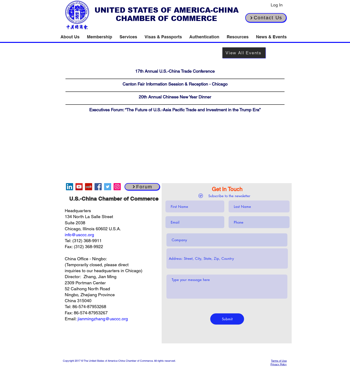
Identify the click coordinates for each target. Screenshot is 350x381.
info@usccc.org (79, 234)
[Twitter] (107, 186)
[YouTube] (79, 186)
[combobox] (227, 258)
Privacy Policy (278, 364)
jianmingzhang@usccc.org (103, 318)
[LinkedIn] (69, 186)
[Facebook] (98, 186)
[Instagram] (117, 186)
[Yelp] (88, 186)
